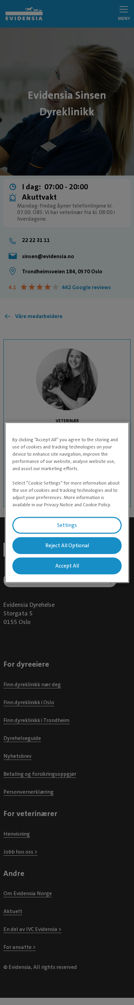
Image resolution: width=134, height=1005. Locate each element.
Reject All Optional (67, 545)
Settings (67, 525)
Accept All (67, 565)
